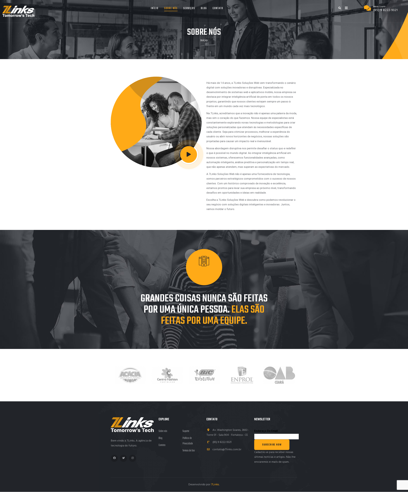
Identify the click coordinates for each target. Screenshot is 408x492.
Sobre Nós (171, 8)
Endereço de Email (266, 431)
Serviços (189, 8)
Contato (218, 8)
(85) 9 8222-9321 (222, 442)
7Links (215, 484)
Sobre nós (163, 431)
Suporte (185, 431)
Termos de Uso (188, 450)
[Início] (18, 11)
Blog (204, 8)
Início (154, 8)
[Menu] (346, 8)
